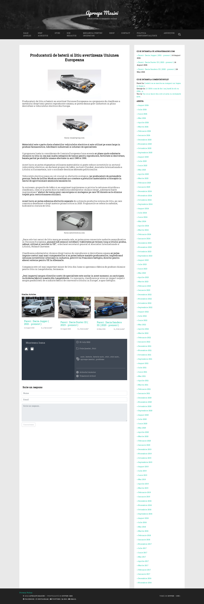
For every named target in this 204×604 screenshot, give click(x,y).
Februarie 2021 (144, 389)
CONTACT (125, 33)
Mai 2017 (142, 557)
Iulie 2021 (142, 367)
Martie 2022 (143, 333)
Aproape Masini (37, 596)
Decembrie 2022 (144, 294)
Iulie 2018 (142, 522)
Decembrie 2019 (144, 449)
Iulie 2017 (142, 548)
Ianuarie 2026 (144, 135)
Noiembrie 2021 (145, 350)
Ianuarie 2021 (144, 393)
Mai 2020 (142, 428)
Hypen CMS (67, 596)
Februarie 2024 (144, 234)
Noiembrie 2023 (145, 247)
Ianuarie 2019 (144, 496)
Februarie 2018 (144, 535)
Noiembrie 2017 (145, 544)
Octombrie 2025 (144, 148)
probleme (100, 359)
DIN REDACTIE (71, 34)
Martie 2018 (143, 531)
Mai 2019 (142, 479)
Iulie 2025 (142, 161)
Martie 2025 (143, 178)
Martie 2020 (143, 436)
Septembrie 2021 (145, 359)
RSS (65, 599)
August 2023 (143, 260)
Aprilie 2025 (143, 174)
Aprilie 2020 (143, 432)
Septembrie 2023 (145, 256)
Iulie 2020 (142, 419)
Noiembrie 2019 (145, 453)
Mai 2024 (142, 221)
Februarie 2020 (144, 441)
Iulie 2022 (142, 316)
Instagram (43, 599)
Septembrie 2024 (145, 204)
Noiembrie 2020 (145, 402)
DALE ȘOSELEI (27, 34)
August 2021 (143, 363)
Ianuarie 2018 (144, 539)
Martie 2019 (143, 488)
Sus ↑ (178, 596)
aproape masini (88, 359)
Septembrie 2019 (145, 462)
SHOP (112, 33)
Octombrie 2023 (144, 251)
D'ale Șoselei (85, 348)
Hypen (171, 596)
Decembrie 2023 (144, 243)
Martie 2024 (143, 230)
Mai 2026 (142, 118)
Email (73, 599)
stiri (107, 356)
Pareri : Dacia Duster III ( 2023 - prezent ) (74, 324)
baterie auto (98, 356)
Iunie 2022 (142, 320)
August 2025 (143, 157)
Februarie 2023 (144, 286)
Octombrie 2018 (144, 509)
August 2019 (143, 466)
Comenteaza (28, 424)
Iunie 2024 (142, 217)
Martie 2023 (143, 281)
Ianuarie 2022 (144, 342)
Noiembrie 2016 (145, 582)
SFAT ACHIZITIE (43, 34)
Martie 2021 (143, 385)
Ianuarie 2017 (144, 574)
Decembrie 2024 (145, 191)
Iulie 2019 (142, 471)
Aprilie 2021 (143, 380)
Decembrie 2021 (144, 346)
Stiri (94, 348)
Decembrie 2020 (144, 398)
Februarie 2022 (144, 337)
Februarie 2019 (144, 492)
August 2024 (143, 208)
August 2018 (143, 518)
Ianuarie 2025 (144, 187)
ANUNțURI (169, 33)
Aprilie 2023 (143, 277)
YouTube (56, 599)
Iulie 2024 (142, 213)
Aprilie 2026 (143, 122)
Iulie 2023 (142, 264)
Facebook (29, 599)
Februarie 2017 (144, 570)
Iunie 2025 (142, 165)
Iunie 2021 (142, 372)
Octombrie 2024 (145, 200)
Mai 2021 (142, 376)
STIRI (57, 33)
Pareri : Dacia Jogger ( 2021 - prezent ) (36, 322)
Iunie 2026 (142, 114)
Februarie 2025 (144, 182)
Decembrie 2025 (144, 139)
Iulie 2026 (142, 109)
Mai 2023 (142, 273)
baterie (89, 356)
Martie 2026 (143, 126)
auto (83, 356)
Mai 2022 (142, 324)
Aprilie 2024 (143, 225)
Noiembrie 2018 (145, 505)
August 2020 (143, 415)
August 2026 (143, 105)
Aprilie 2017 (143, 561)
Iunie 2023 (142, 268)
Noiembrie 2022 (145, 299)
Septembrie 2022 (145, 307)
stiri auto (114, 356)
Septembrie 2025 (145, 152)
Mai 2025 (142, 169)
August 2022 (143, 311)
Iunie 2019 (142, 475)
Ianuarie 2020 (144, 445)
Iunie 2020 (142, 423)
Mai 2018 (142, 527)
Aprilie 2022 (143, 329)
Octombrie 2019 (144, 458)
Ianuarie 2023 (144, 290)
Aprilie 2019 (143, 484)
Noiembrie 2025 (145, 144)
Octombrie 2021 (144, 354)
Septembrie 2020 (145, 410)
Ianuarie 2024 (144, 238)
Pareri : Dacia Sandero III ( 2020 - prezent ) (109, 324)
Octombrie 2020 (144, 406)
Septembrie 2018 (145, 514)
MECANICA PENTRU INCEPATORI (92, 34)
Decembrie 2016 (144, 578)
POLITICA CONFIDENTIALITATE (147, 34)
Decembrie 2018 (144, 501)
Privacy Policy (25, 592)
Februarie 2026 (144, 131)
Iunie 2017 (142, 552)
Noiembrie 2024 (145, 195)
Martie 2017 (143, 565)
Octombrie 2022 (144, 303)
